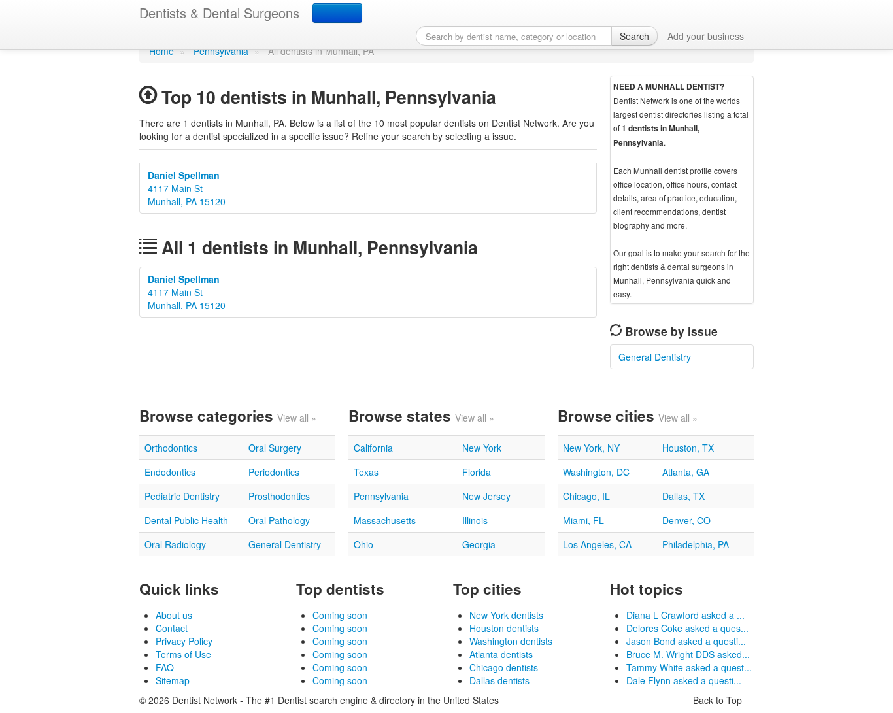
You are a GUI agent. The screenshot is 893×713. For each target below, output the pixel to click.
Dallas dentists (499, 680)
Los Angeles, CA (597, 544)
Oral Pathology (279, 520)
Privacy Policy (184, 641)
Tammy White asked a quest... (689, 667)
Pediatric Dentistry (182, 496)
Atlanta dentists (501, 654)
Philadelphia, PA (695, 544)
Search (634, 35)
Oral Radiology (175, 544)
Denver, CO (686, 520)
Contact (172, 628)
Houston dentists (504, 628)
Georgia (479, 544)
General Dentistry (654, 356)
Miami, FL (583, 520)
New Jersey (486, 496)
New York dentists (506, 615)
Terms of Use (183, 654)
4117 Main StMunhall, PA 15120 (187, 188)
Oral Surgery (274, 447)
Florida (476, 471)
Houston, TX (688, 447)
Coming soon (339, 615)
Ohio (363, 544)
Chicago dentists (503, 667)
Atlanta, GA (685, 471)
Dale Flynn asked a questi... (683, 680)
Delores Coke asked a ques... (687, 628)
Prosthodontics (279, 496)
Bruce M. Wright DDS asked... (688, 654)
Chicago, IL (586, 496)
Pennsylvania (221, 51)
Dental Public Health (186, 520)
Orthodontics (170, 447)
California (373, 447)
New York (481, 447)
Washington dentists (510, 641)
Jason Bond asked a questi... (686, 641)
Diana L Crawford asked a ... (685, 615)
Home (161, 51)
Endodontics (169, 471)
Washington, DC (596, 471)
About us (174, 615)
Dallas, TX (683, 496)
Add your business (705, 35)
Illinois (475, 520)
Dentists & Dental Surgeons (219, 12)
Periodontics (273, 471)
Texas (366, 471)
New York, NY (591, 447)
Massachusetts (385, 520)
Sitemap (173, 680)
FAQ (165, 667)
